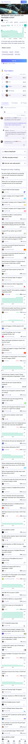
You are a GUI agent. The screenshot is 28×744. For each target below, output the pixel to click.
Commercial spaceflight (7, 54)
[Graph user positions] (12, 25)
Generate (23, 47)
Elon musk (17, 54)
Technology (5, 52)
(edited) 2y (12, 130)
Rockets (17, 52)
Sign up (24, 2)
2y (20, 118)
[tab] (5, 103)
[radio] (15, 25)
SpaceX (11, 52)
